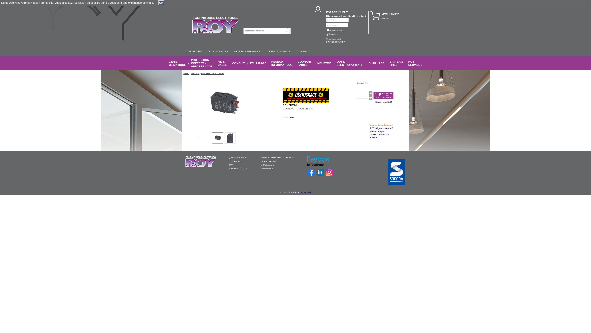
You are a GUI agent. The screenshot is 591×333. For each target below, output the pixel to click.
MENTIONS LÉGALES (238, 169)
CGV (231, 165)
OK (161, 2)
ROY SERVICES (415, 63)
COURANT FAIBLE (305, 63)
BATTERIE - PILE (396, 63)
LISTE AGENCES (236, 161)
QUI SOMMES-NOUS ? (238, 158)
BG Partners (306, 192)
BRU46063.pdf (377, 131)
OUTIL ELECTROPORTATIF (350, 63)
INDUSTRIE (324, 63)
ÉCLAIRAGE (258, 63)
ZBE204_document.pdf (381, 128)
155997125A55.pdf (379, 134)
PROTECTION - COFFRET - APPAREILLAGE (202, 63)
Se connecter (334, 34)
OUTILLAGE (376, 63)
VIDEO (373, 137)
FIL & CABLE (222, 63)
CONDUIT (238, 63)
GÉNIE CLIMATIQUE (177, 63)
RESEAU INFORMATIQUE (282, 63)
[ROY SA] (215, 25)
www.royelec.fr (267, 169)
